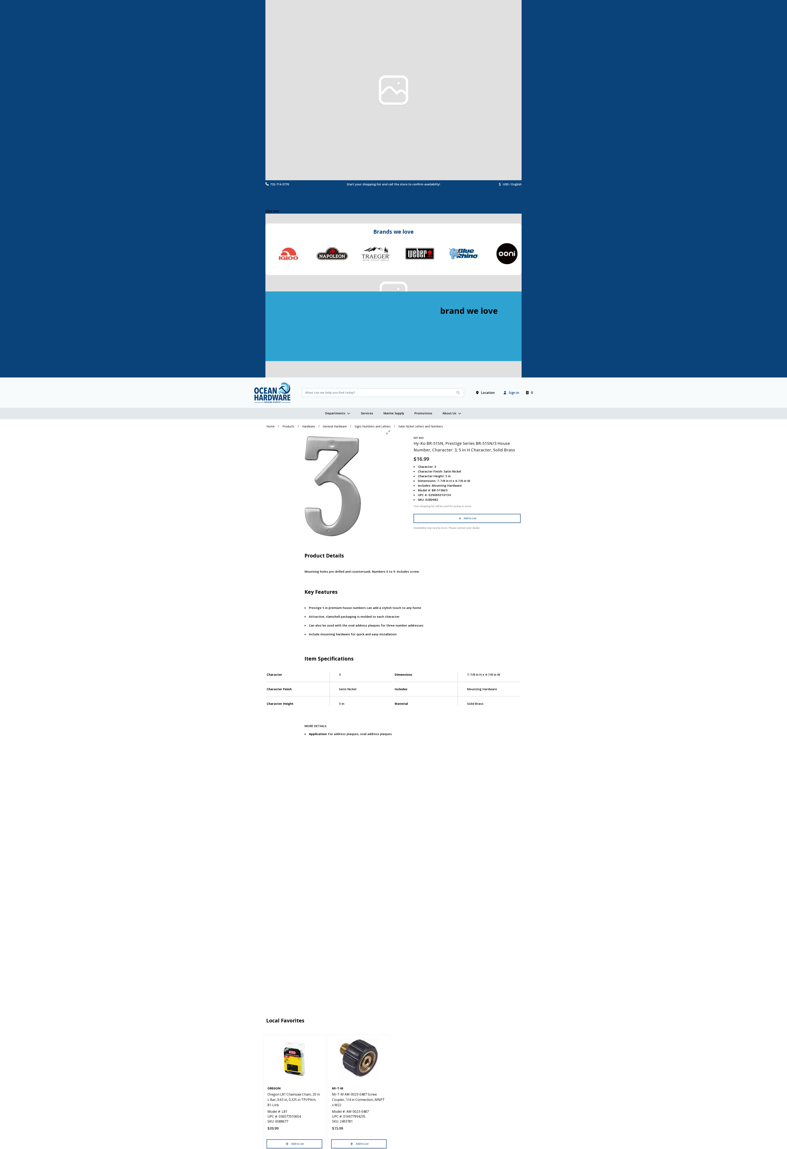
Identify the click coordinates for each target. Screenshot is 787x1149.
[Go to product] (294, 1058)
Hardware (308, 426)
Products (288, 426)
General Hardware (335, 426)
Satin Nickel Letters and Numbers (420, 426)
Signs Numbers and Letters (373, 426)
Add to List (470, 518)
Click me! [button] (272, 211)
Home (270, 426)
